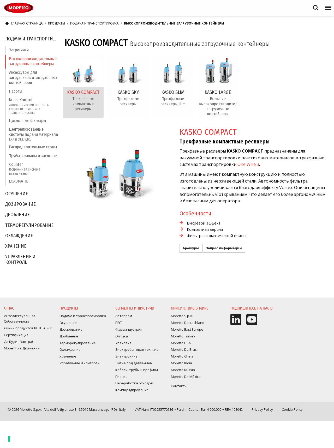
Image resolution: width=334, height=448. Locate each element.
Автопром (123, 315)
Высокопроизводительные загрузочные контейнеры (33, 61)
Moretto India (181, 363)
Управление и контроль (20, 259)
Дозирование (20, 204)
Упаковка (123, 343)
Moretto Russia (183, 369)
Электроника (126, 356)
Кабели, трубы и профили (136, 369)
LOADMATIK (18, 181)
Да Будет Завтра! (18, 341)
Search (315, 5)
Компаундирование (132, 390)
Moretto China (182, 356)
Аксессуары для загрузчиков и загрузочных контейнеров (33, 77)
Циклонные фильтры (27, 120)
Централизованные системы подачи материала (33, 134)
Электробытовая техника (137, 349)
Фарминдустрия (128, 329)
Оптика (121, 336)
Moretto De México (186, 376)
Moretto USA (181, 343)
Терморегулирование (29, 225)
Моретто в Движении (22, 348)
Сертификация (16, 334)
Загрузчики (19, 49)
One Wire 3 (248, 164)
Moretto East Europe (187, 329)
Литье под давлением (133, 363)
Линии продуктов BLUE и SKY (28, 328)
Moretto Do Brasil (184, 349)
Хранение (15, 246)
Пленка (121, 376)
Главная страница (27, 23)
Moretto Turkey (183, 336)
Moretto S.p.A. (182, 315)
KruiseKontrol (29, 106)
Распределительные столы (33, 146)
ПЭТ (118, 322)
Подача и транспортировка (94, 23)
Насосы (15, 91)
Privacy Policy (262, 409)
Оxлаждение (19, 236)
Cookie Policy (292, 409)
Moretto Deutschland (187, 322)
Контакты (179, 386)
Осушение (16, 194)
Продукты (56, 23)
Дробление (17, 214)
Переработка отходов (134, 383)
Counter (24, 169)
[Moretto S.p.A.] (18, 8)
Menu (327, 5)
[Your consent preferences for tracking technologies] (9, 439)
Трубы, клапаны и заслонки (33, 155)
